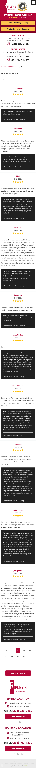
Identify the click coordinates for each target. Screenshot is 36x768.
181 (18, 662)
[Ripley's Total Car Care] (10, 6)
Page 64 (20, 66)
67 (6, 656)
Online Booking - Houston (18, 29)
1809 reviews (22, 17)
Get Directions (18, 716)
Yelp (22, 754)
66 (30, 650)
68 (12, 656)
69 (18, 656)
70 (24, 656)
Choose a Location (10, 73)
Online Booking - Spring (18, 23)
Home (3, 66)
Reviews (11, 66)
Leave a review (18, 673)
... (12, 650)
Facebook (16, 722)
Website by (22, 766)
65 (24, 650)
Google (20, 722)
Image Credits (12, 766)
